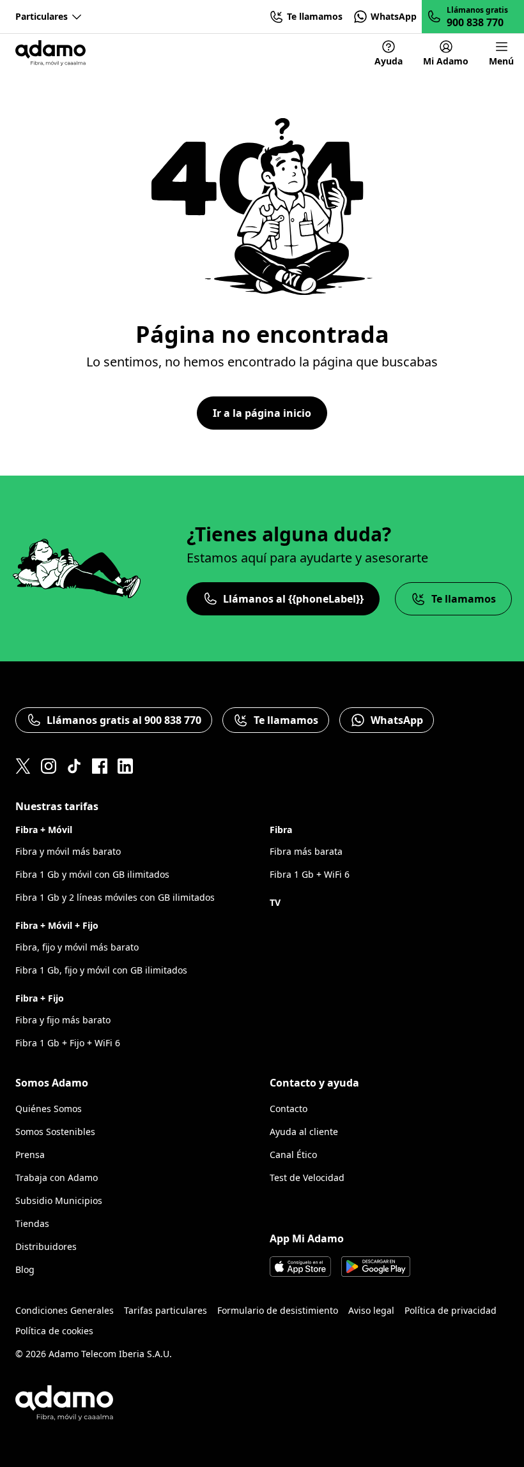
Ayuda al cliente (304, 1131)
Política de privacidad (451, 1310)
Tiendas (32, 1223)
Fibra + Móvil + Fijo (56, 925)
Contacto (288, 1108)
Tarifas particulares (165, 1310)
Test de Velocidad (307, 1177)
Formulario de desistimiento (277, 1310)
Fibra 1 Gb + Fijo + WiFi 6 (67, 1043)
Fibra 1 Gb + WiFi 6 (310, 874)
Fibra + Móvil (43, 830)
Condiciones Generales (64, 1310)
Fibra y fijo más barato (63, 1020)
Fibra (281, 830)
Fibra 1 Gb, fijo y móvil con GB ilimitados (101, 970)
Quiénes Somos (48, 1108)
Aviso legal (371, 1310)
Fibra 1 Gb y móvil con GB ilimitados (92, 874)
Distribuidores (46, 1246)
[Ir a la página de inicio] (50, 53)
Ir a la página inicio (262, 413)
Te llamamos (463, 599)
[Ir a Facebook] (99, 766)
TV (275, 902)
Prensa (30, 1154)
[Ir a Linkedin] (125, 766)
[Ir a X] (23, 766)
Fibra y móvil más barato (68, 851)
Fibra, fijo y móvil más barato (77, 947)
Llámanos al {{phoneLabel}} (293, 599)
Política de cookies (54, 1331)
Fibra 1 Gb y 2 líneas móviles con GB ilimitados (115, 897)
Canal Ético (293, 1154)
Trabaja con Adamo (56, 1177)
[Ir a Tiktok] (74, 766)
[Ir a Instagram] (48, 766)
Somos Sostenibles (55, 1131)
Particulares (41, 16)
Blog (25, 1269)
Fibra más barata (306, 851)
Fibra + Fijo (39, 998)
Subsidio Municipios (58, 1200)
